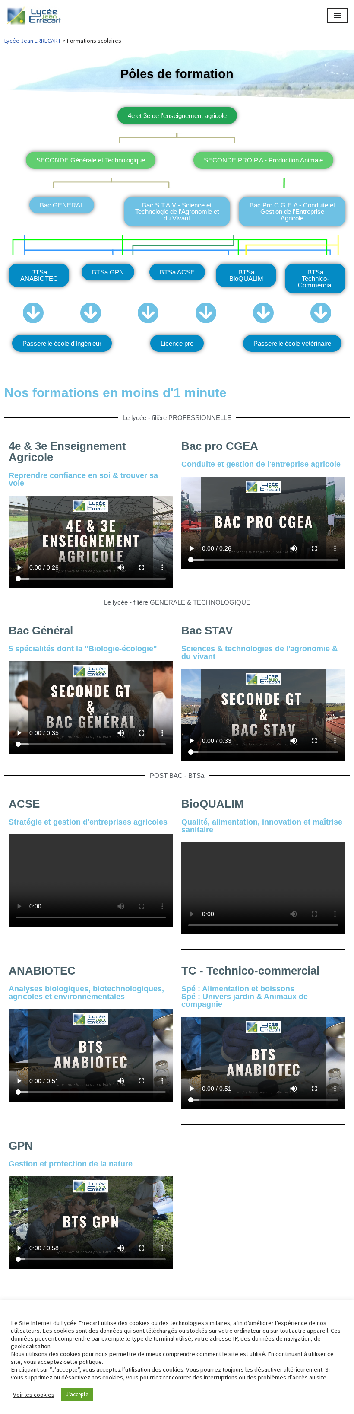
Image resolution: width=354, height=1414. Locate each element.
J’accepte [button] (77, 1394)
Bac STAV (207, 630)
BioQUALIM (212, 803)
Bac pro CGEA (219, 445)
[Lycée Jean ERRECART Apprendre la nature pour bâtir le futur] (34, 15)
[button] (177, 343)
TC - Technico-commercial (250, 970)
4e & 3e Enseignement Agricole (67, 451)
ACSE (24, 803)
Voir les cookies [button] (33, 1394)
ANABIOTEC (42, 970)
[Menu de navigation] (337, 15)
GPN (21, 1145)
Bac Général (41, 630)
